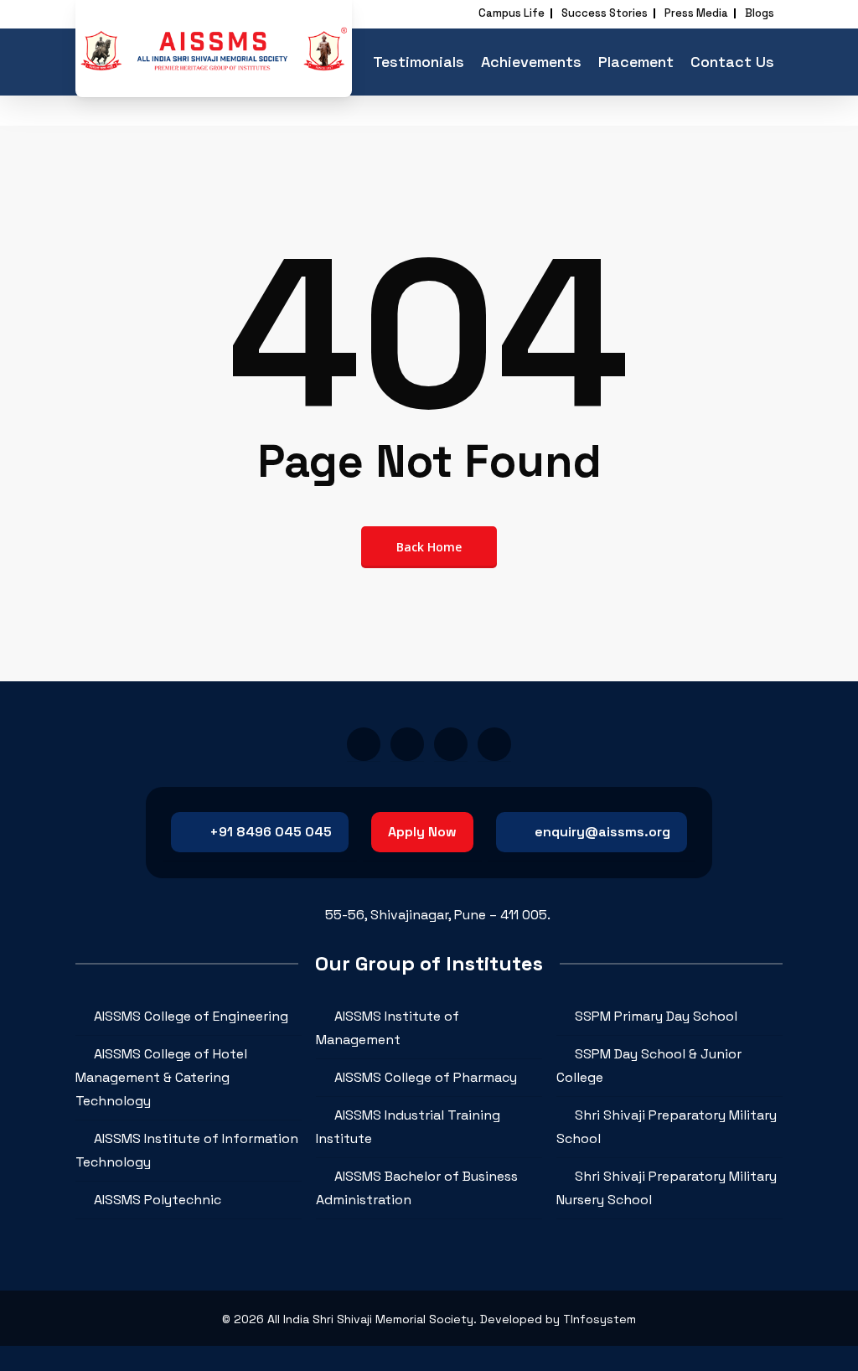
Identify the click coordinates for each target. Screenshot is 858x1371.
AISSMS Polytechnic (157, 1199)
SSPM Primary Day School (656, 1016)
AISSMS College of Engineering (191, 1016)
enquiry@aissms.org (602, 832)
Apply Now (422, 832)
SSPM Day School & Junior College (649, 1065)
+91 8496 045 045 (270, 832)
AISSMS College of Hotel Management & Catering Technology (161, 1077)
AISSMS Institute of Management (387, 1027)
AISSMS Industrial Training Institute (408, 1126)
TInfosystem (599, 1319)
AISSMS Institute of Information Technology (186, 1150)
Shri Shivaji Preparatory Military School (666, 1126)
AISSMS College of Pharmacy (425, 1077)
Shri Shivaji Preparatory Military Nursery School (666, 1187)
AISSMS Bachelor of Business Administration (417, 1187)
